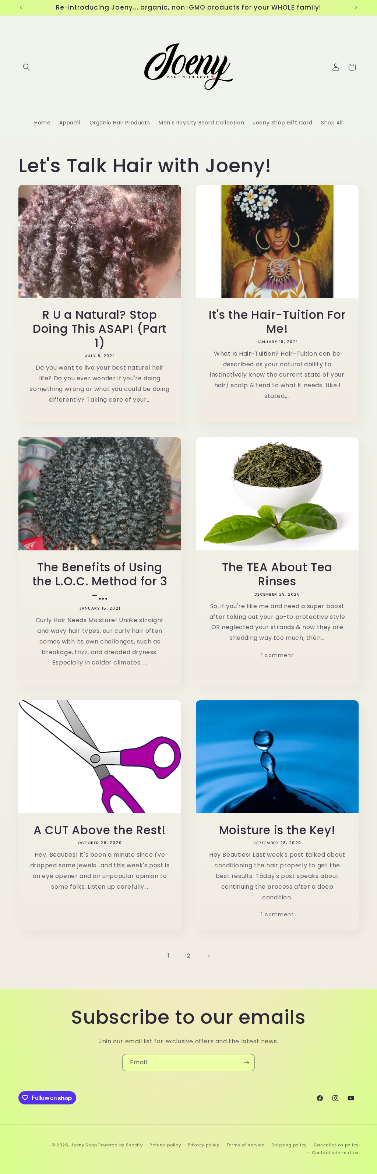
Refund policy (165, 1145)
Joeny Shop (84, 1145)
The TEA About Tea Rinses (277, 574)
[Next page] (208, 956)
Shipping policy (289, 1145)
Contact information (335, 1153)
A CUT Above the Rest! (100, 830)
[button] (26, 67)
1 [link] (169, 955)
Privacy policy (203, 1145)
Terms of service (245, 1145)
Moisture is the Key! (277, 830)
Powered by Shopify (120, 1145)
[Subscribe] (246, 1062)
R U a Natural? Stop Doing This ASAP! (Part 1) (100, 329)
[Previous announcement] (21, 7)
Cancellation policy (336, 1145)
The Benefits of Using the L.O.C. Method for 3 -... (100, 581)
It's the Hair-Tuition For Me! (277, 322)
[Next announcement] (356, 7)
